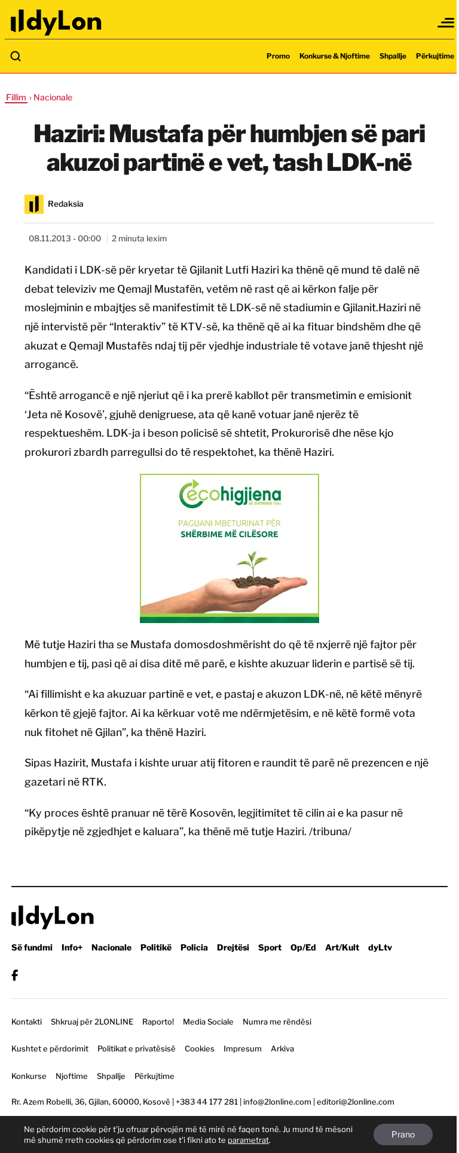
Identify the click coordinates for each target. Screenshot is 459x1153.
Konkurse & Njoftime (334, 55)
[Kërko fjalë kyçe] (15, 56)
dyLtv (380, 947)
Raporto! (158, 1021)
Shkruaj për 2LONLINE (92, 1021)
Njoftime (72, 1076)
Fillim (16, 97)
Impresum (243, 1048)
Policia (194, 947)
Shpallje (393, 55)
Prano (403, 1134)
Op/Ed (303, 947)
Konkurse (29, 1076)
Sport (269, 947)
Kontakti (26, 1021)
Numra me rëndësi (277, 1021)
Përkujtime (435, 55)
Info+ (72, 947)
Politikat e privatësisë (136, 1048)
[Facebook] (14, 975)
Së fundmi (32, 947)
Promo (278, 55)
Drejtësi (233, 947)
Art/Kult (342, 947)
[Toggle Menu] (446, 22)
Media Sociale (208, 1021)
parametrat (248, 1140)
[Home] (57, 22)
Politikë (156, 947)
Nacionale (111, 947)
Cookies (200, 1048)
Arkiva (282, 1048)
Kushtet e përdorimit (49, 1048)
